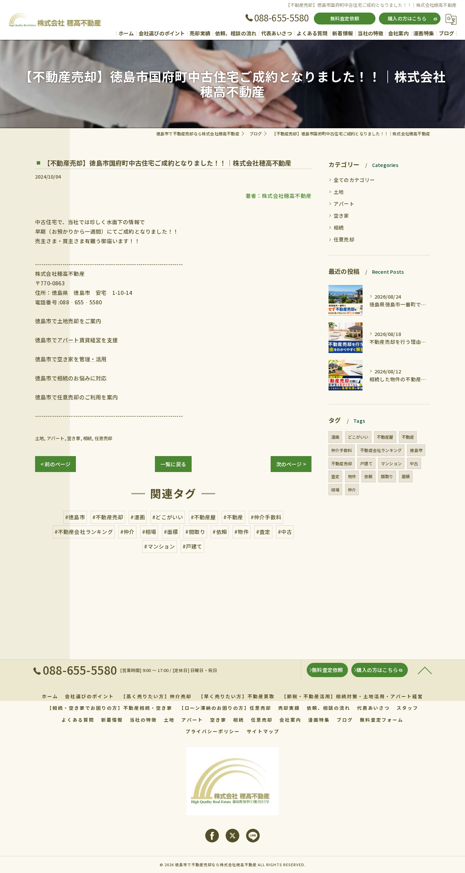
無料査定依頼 (344, 18)
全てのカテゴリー (354, 179)
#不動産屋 (203, 517)
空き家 (74, 438)
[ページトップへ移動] (425, 670)
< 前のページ (55, 464)
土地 (39, 438)
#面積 (171, 531)
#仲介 (127, 531)
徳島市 (416, 450)
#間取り (195, 531)
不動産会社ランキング (381, 450)
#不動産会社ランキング (83, 531)
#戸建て (192, 546)
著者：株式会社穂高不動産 (278, 195)
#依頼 (219, 531)
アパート (56, 438)
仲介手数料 (341, 450)
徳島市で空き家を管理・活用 (71, 359)
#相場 (149, 531)
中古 (414, 463)
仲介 (352, 489)
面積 (406, 476)
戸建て (366, 463)
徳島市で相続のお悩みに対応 (71, 378)
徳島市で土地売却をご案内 (68, 320)
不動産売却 (341, 463)
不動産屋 (385, 437)
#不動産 (233, 517)
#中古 (285, 531)
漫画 (335, 437)
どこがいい (358, 437)
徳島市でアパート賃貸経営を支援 (76, 339)
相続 (87, 438)
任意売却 (104, 438)
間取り (387, 476)
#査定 (263, 531)
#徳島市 (75, 517)
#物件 (241, 531)
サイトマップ (263, 731)
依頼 (368, 476)
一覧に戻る (173, 464)
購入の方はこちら (407, 18)
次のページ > (291, 464)
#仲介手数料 (266, 517)
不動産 (408, 437)
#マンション (159, 546)
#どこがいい (167, 517)
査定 (335, 476)
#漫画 (137, 517)
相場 (335, 489)
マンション (391, 463)
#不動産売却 (107, 517)
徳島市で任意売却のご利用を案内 (76, 397)
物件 (352, 476)
